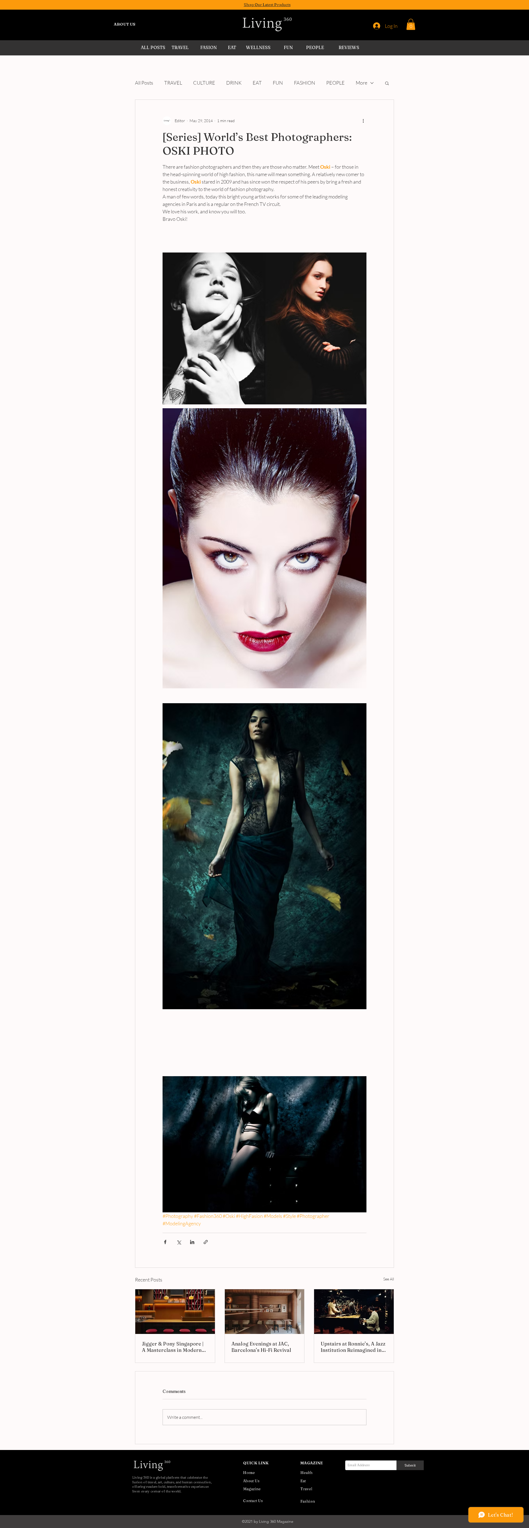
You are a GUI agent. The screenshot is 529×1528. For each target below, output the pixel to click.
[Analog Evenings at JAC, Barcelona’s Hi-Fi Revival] (264, 1311)
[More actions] (363, 120)
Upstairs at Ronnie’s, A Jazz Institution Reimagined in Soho (353, 1347)
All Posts (144, 83)
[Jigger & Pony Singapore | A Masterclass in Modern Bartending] (175, 1311)
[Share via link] (205, 1242)
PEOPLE (335, 83)
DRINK (234, 83)
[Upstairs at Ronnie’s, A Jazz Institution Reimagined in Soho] (354, 1311)
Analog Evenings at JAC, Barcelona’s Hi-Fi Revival (261, 1347)
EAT (257, 83)
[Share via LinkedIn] (192, 1242)
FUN (278, 83)
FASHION (304, 83)
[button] (410, 24)
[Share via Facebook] (165, 1242)
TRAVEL (173, 83)
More (361, 83)
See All (388, 1279)
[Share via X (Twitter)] (178, 1242)
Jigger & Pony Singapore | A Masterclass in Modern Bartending (173, 1347)
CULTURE (204, 83)
